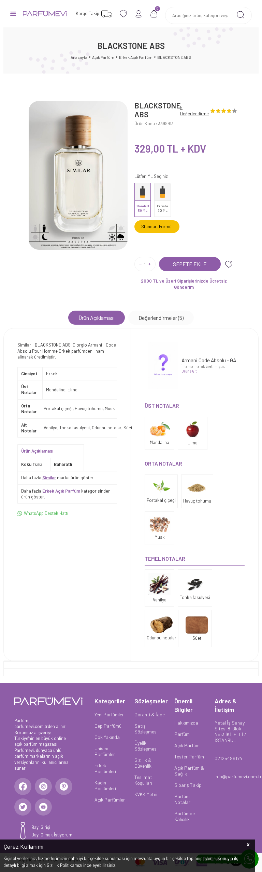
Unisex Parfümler (104, 751)
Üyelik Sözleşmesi (146, 746)
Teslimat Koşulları (143, 780)
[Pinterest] (64, 786)
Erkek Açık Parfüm (135, 57)
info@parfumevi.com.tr (231, 776)
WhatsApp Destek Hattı (46, 513)
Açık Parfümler (109, 800)
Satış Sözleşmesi (146, 728)
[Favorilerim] (123, 14)
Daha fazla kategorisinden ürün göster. (66, 493)
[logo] (45, 13)
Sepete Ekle (190, 264)
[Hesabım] (138, 14)
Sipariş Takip (188, 785)
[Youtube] (43, 807)
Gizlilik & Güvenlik (142, 763)
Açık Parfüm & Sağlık (189, 771)
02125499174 (228, 758)
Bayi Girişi (40, 827)
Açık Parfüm (103, 57)
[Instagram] (43, 786)
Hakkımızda (186, 723)
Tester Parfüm (189, 756)
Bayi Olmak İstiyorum (51, 834)
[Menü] (13, 13)
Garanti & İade (149, 714)
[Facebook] (23, 786)
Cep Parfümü (107, 726)
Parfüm (182, 734)
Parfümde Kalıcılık (184, 816)
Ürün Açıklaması (96, 317)
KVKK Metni (145, 794)
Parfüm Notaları (182, 799)
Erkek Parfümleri (105, 768)
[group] (78, 175)
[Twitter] (23, 807)
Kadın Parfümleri (105, 785)
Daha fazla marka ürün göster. (57, 477)
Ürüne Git (189, 371)
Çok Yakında (107, 737)
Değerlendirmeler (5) (161, 317)
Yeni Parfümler (109, 714)
